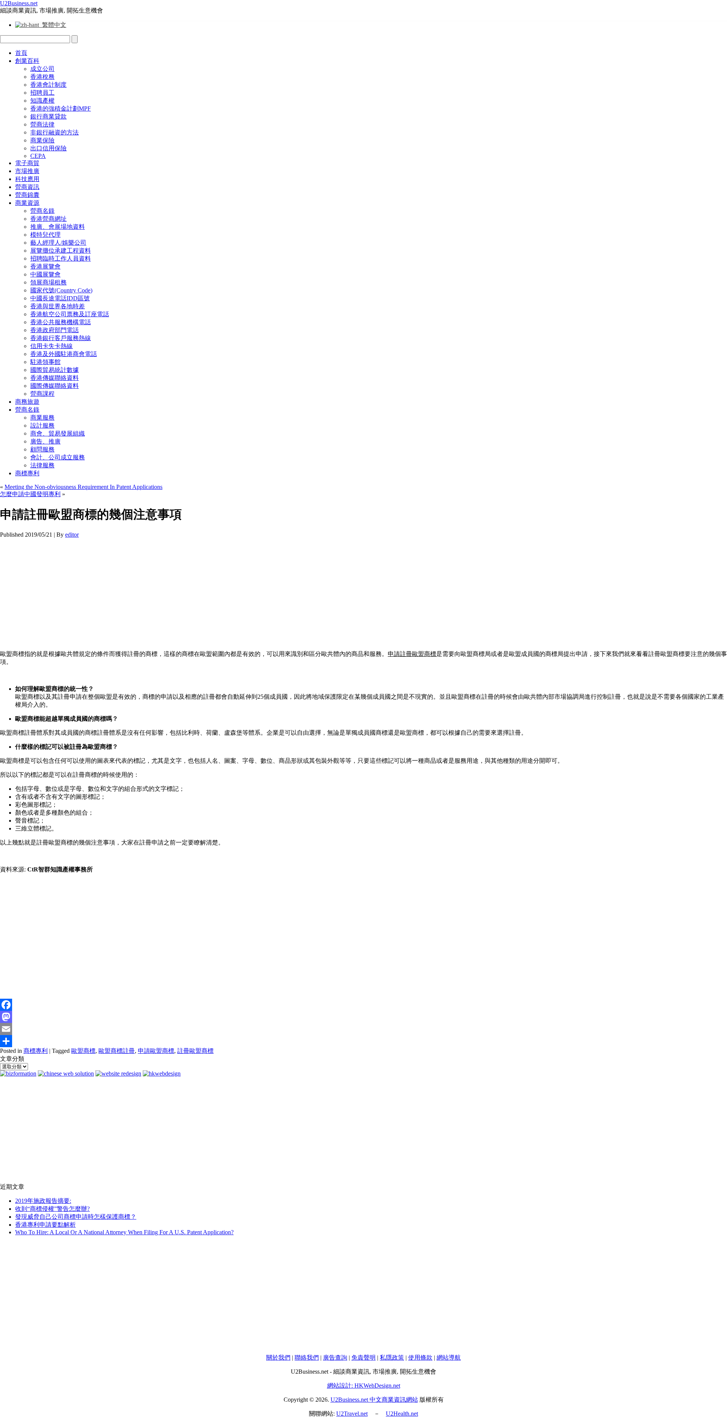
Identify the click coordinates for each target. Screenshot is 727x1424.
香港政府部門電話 (54, 330)
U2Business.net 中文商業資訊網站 (374, 1399)
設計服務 (42, 425)
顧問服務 (42, 449)
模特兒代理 (45, 234)
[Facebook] (363, 1005)
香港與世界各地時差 (57, 306)
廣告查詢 (335, 1357)
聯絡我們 (307, 1357)
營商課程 (42, 393)
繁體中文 (52, 25)
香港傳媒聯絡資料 (54, 378)
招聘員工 (42, 92)
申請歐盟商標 (156, 1051)
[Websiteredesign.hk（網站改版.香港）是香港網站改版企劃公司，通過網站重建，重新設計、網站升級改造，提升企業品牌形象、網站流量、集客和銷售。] (118, 1073)
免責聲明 (363, 1357)
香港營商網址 (48, 218)
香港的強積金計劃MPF (60, 108)
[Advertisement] (227, 591)
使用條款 (420, 1357)
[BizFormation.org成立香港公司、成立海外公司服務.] (18, 1073)
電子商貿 (27, 163)
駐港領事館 (45, 362)
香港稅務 (42, 76)
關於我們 (278, 1357)
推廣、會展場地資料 (57, 226)
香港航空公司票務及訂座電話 (69, 314)
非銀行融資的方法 (54, 132)
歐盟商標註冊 (116, 1051)
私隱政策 (392, 1357)
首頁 (21, 53)
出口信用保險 (48, 148)
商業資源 (27, 203)
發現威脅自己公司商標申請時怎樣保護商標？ (75, 1216)
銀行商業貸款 (48, 116)
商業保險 (42, 140)
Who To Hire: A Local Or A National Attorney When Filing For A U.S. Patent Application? (124, 1232)
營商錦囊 (27, 195)
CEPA (38, 156)
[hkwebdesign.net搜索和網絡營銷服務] (162, 1073)
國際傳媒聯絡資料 (54, 386)
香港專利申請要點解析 (45, 1224)
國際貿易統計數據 (54, 370)
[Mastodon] (363, 1017)
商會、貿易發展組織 (57, 433)
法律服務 (42, 465)
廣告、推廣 (45, 441)
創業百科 (27, 61)
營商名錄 (42, 211)
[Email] (363, 1029)
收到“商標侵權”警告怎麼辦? (52, 1208)
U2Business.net (18, 3)
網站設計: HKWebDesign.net (363, 1385)
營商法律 (42, 124)
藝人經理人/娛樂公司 (58, 242)
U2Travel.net (352, 1413)
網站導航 (449, 1357)
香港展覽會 (45, 266)
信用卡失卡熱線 (51, 346)
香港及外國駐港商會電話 (63, 354)
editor (72, 534)
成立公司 (42, 69)
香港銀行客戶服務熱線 (60, 338)
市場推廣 (27, 171)
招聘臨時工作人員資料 (60, 258)
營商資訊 (27, 187)
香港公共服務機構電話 (60, 322)
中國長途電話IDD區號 (60, 298)
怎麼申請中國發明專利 (30, 494)
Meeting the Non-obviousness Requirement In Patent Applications (83, 487)
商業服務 (42, 417)
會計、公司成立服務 (57, 457)
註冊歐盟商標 (195, 1051)
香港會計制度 (48, 84)
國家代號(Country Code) (61, 290)
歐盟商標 (83, 1051)
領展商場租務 (48, 282)
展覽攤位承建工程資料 (60, 250)
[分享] (363, 1041)
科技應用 (27, 179)
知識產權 (42, 100)
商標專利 (27, 473)
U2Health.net (402, 1413)
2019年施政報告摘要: (43, 1201)
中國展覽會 (45, 274)
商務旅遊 (27, 401)
